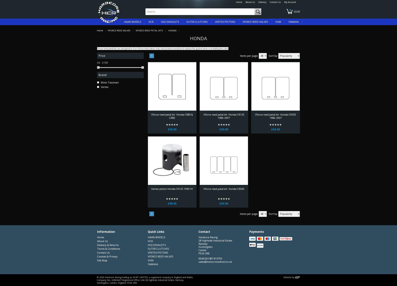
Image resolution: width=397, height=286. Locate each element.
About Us (250, 2)
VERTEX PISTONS (158, 252)
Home (239, 2)
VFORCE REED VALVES (119, 30)
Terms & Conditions (108, 248)
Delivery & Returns (108, 245)
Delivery (262, 2)
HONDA (172, 30)
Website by (289, 277)
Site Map (102, 260)
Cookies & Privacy (107, 256)
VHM (151, 260)
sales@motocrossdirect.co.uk (215, 262)
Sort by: (273, 56)
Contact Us (275, 2)
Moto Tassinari (109, 82)
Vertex (104, 87)
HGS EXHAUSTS (157, 245)
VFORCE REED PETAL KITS (149, 30)
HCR (150, 241)
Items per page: (249, 56)
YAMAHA (153, 264)
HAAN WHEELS (156, 237)
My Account (290, 2)
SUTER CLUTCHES (158, 248)
